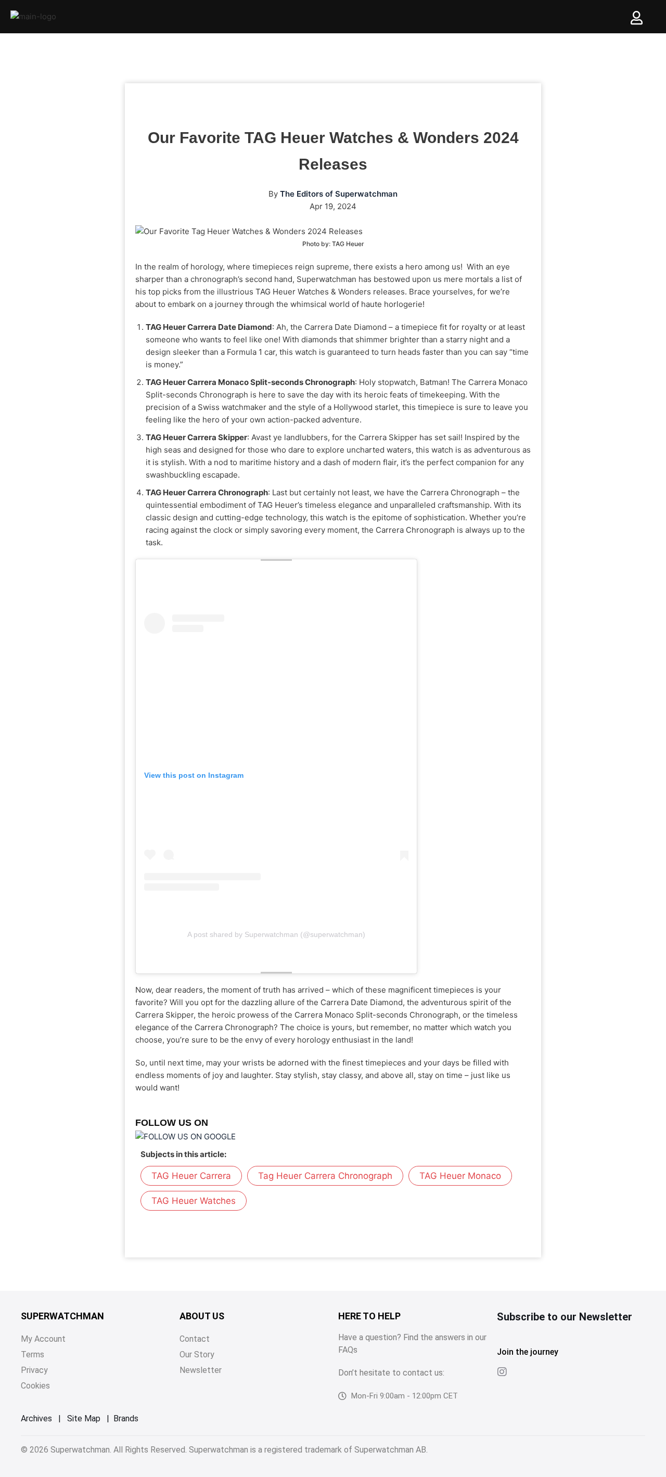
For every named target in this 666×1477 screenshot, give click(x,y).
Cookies (35, 1386)
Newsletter (201, 1370)
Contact (195, 1339)
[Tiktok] (523, 1372)
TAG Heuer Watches (193, 1201)
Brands (125, 1418)
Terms (32, 1354)
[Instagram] (502, 1372)
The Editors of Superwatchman (339, 194)
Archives (36, 1418)
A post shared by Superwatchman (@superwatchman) (276, 934)
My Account (43, 1339)
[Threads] (544, 1372)
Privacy (34, 1370)
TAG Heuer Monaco (460, 1176)
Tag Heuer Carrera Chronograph (325, 1176)
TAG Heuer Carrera (191, 1176)
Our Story (197, 1354)
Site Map (83, 1418)
